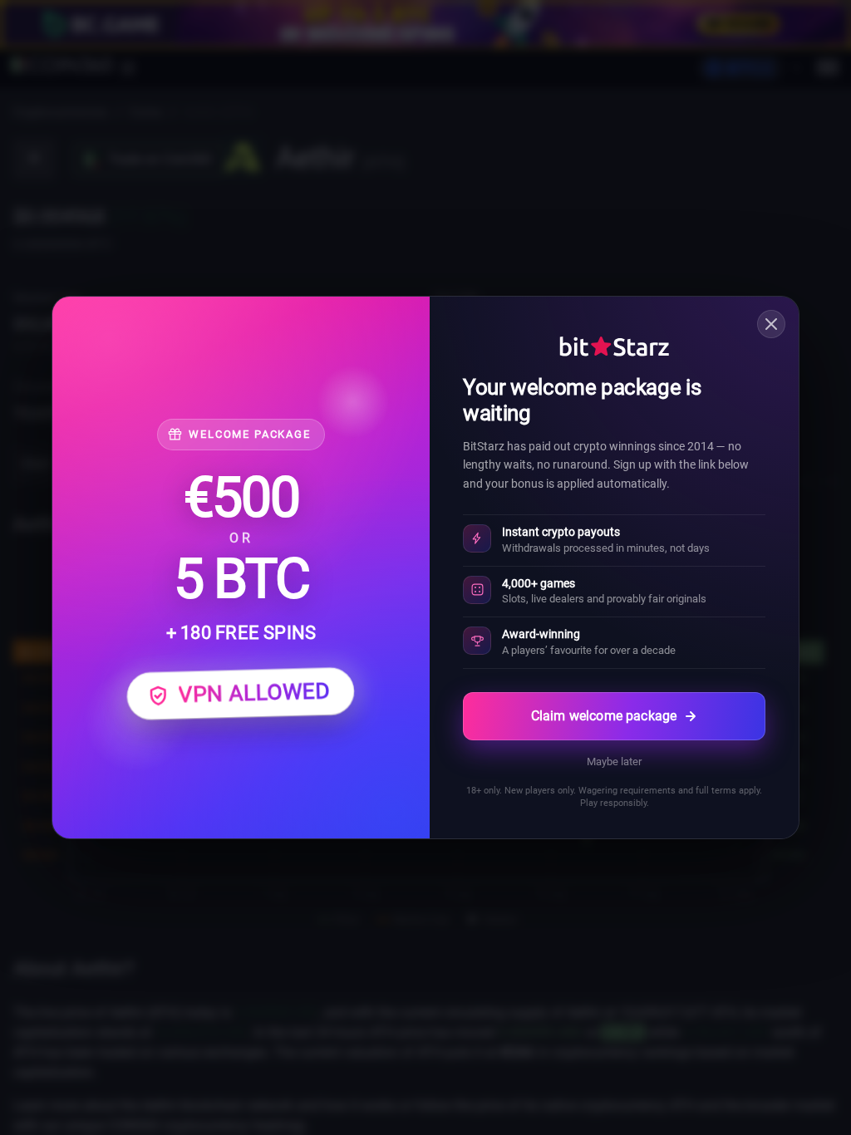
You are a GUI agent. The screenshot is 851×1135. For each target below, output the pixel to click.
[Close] (771, 324)
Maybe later (614, 761)
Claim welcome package (603, 716)
